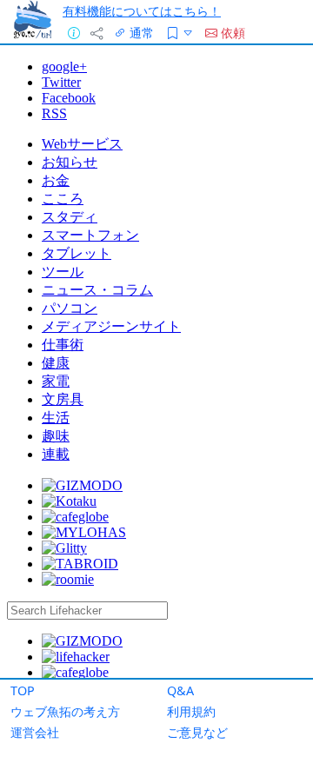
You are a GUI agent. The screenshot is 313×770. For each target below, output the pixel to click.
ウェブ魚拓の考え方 (65, 711)
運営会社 (34, 732)
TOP (22, 690)
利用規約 (191, 711)
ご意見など (197, 732)
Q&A (180, 690)
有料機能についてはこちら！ (142, 11)
